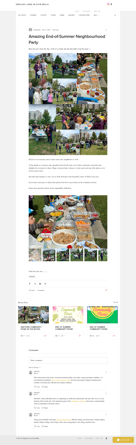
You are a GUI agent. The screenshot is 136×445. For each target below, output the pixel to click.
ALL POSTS (22, 15)
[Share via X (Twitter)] (35, 284)
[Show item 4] (76, 254)
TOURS (53, 15)
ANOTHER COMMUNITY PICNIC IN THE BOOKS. (31, 328)
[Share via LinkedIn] (40, 284)
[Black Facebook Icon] (111, 4)
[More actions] (106, 29)
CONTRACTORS (84, 15)
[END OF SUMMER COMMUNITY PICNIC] (68, 314)
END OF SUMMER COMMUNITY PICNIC (64, 328)
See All (115, 302)
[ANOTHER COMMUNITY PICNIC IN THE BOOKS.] (33, 314)
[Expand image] (68, 221)
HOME (62, 15)
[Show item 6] (104, 254)
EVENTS (44, 15)
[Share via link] (45, 284)
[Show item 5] (90, 254)
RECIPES (72, 15)
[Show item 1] (35, 254)
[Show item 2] (49, 254)
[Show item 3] (63, 254)
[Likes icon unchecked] (35, 387)
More (95, 15)
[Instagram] (108, 4)
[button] (115, 15)
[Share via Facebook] (30, 284)
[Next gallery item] (105, 222)
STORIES (33, 15)
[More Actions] (106, 372)
